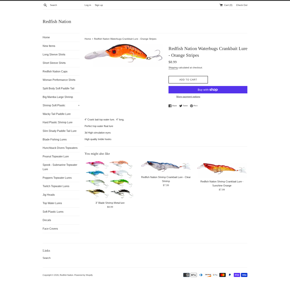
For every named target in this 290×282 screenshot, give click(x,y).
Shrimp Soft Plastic (61, 105)
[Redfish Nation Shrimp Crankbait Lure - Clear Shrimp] (165, 166)
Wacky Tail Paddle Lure (57, 114)
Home (46, 37)
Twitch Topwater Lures (56, 186)
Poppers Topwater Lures (57, 177)
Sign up (99, 5)
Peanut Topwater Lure (56, 156)
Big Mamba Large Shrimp (58, 97)
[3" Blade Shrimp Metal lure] (110, 179)
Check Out (241, 5)
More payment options (188, 96)
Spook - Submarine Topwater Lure (60, 167)
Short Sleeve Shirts (54, 62)
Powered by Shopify (83, 275)
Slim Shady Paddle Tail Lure (60, 130)
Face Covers (50, 228)
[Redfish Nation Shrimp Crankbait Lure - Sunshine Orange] (222, 168)
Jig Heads (49, 194)
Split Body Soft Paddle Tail (58, 88)
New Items (49, 46)
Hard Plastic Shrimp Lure (57, 122)
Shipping (173, 67)
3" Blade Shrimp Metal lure (110, 202)
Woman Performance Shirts (59, 79)
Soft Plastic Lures (53, 211)
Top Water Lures (52, 203)
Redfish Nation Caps (55, 71)
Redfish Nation (57, 21)
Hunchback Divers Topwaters (60, 147)
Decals (47, 220)
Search (47, 257)
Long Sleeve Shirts (54, 54)
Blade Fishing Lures (55, 139)
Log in (88, 5)
